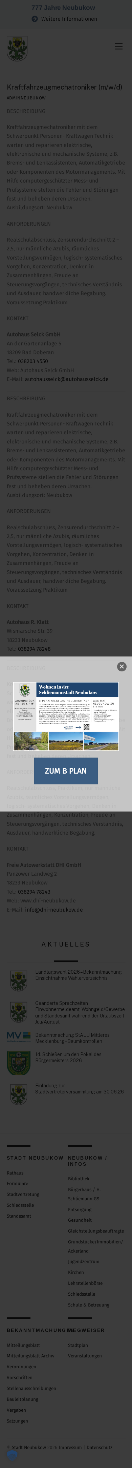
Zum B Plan (66, 771)
